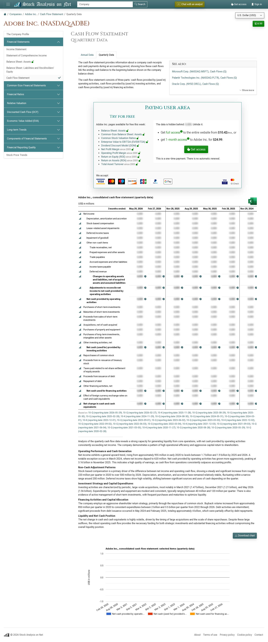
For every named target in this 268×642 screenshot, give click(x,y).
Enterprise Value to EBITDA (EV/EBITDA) (123, 141)
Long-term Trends (17, 129)
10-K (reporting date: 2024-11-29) (137, 416)
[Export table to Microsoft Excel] (252, 201)
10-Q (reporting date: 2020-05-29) (228, 427)
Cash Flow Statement (51, 14)
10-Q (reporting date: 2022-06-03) (130, 424)
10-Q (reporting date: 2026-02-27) (140, 412)
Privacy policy (227, 634)
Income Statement (16, 49)
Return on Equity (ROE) (119, 156)
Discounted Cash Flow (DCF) (22, 112)
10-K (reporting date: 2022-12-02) (238, 420)
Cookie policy (244, 634)
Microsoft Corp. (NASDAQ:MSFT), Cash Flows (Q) (199, 71)
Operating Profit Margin (119, 153)
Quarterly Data (106, 54)
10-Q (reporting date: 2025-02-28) (103, 416)
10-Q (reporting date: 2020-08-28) (193, 427)
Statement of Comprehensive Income (26, 55)
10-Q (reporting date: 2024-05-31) (206, 416)
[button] (80, 214)
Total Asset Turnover (118, 164)
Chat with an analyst (190, 4)
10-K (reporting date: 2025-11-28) (174, 412)
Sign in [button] (258, 4)
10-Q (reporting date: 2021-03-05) (124, 427)
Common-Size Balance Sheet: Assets (122, 134)
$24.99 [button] (258, 23)
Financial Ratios (15, 94)
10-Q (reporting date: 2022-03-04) (164, 424)
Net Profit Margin (116, 149)
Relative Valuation (16, 103)
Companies (15, 14)
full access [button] (173, 132)
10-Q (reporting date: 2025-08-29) (209, 412)
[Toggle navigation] (8, 4)
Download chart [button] (246, 535)
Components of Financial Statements (27, 138)
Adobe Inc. (31, 14)
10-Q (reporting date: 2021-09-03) (233, 424)
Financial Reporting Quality (21, 147)
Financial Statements (18, 41)
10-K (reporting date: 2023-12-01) (99, 420)
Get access (239, 4)
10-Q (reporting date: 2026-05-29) (105, 412)
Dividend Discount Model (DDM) (119, 145)
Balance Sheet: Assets (18, 61)
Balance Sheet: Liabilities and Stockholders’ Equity (30, 69)
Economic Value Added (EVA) (23, 120)
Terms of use (210, 634)
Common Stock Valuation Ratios (118, 138)
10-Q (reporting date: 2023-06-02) (168, 420)
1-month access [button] (176, 139)
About (197, 634)
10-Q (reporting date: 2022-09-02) (95, 424)
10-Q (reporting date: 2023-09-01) (134, 420)
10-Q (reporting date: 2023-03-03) (203, 420)
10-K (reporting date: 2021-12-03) (199, 424)
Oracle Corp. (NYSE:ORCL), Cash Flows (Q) (195, 83)
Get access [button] (197, 149)
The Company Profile (17, 34)
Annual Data (87, 54)
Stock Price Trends (16, 155)
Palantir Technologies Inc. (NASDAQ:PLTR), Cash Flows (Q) (204, 77)
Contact (259, 634)
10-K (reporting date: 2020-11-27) (159, 427)
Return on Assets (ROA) (119, 160)
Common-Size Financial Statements (26, 85)
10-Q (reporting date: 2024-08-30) (172, 416)
